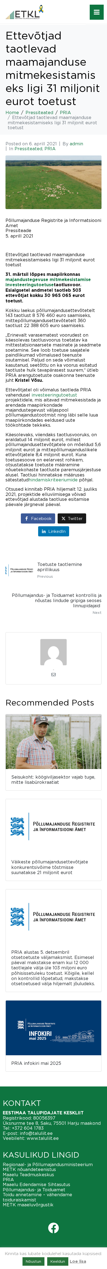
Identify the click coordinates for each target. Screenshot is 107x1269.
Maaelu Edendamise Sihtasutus (36, 1184)
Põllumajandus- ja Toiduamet (34, 1189)
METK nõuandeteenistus (29, 1169)
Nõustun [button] (33, 1261)
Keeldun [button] (57, 1261)
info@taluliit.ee (36, 1133)
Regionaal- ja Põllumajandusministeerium (48, 1164)
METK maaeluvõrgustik (28, 1204)
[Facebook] (53, 1228)
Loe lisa (78, 1261)
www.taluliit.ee (43, 1138)
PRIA (50, 148)
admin (76, 143)
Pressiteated (28, 148)
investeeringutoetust (54, 394)
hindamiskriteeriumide (53, 479)
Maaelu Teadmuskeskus (28, 1174)
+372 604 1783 (28, 1128)
